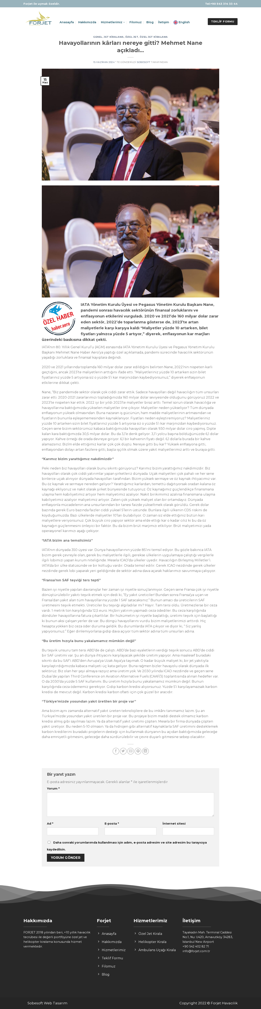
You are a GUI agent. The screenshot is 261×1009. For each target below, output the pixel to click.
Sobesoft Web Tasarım (47, 1003)
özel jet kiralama (154, 36)
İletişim (163, 22)
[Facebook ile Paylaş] (116, 751)
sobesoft (143, 62)
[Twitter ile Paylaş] (123, 751)
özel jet (131, 36)
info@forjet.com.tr (196, 951)
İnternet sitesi (174, 823)
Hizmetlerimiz (111, 22)
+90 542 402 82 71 (195, 946)
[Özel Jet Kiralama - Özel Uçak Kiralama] (38, 19)
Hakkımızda (87, 22)
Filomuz (135, 22)
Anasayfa (67, 22)
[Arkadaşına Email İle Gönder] (130, 751)
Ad (50, 823)
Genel (97, 36)
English (184, 22)
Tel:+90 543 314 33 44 (221, 3)
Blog (150, 22)
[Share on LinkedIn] (145, 751)
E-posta (112, 823)
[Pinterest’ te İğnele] (138, 751)
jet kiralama (114, 36)
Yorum (53, 788)
